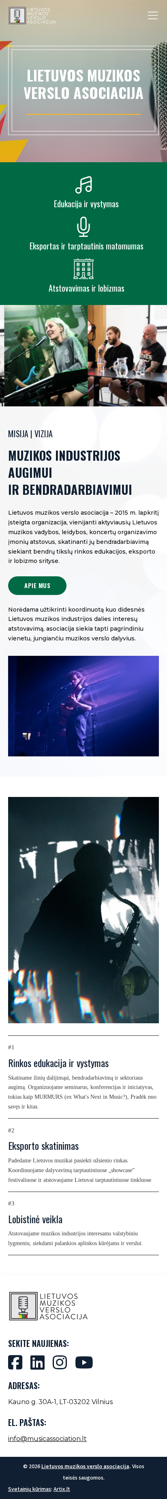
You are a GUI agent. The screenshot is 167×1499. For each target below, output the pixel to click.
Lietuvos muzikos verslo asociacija (85, 1466)
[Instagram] (60, 1362)
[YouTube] (84, 1362)
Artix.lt (62, 1489)
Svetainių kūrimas (29, 1489)
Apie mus (37, 585)
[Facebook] (15, 1362)
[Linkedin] (37, 1362)
